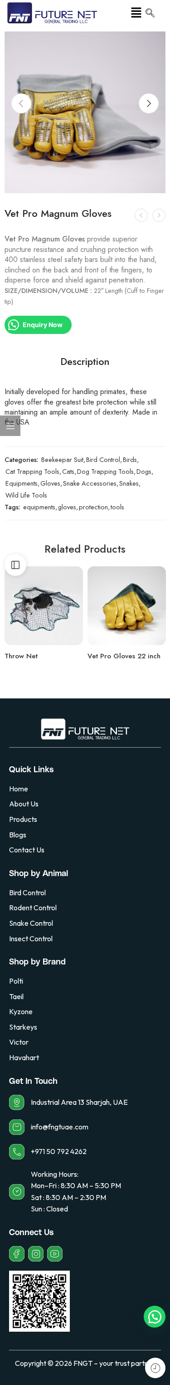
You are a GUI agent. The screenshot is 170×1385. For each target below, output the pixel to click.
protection (93, 507)
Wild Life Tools (26, 495)
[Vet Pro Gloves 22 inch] (141, 215)
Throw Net (21, 656)
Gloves (50, 483)
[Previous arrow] (21, 103)
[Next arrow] (149, 103)
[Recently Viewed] (155, 1368)
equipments (39, 507)
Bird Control (103, 459)
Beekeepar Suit (62, 459)
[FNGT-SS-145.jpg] (85, 112)
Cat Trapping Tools (32, 471)
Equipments (21, 483)
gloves (67, 507)
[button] (136, 13)
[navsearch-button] (150, 13)
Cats (68, 471)
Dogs (143, 471)
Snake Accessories (90, 483)
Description (85, 362)
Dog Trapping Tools (105, 471)
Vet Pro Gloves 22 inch (123, 656)
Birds (130, 459)
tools (117, 507)
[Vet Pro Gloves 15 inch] (158, 215)
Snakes (129, 483)
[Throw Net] (44, 605)
